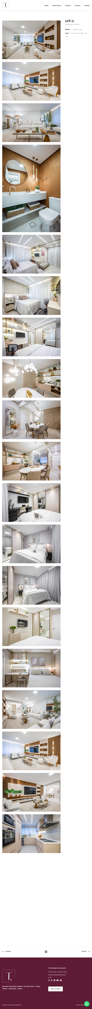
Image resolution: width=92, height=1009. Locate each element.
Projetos (68, 6)
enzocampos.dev (16, 1005)
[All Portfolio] (46, 952)
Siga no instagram (55, 989)
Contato (87, 6)
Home (46, 6)
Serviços (77, 6)
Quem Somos (56, 6)
